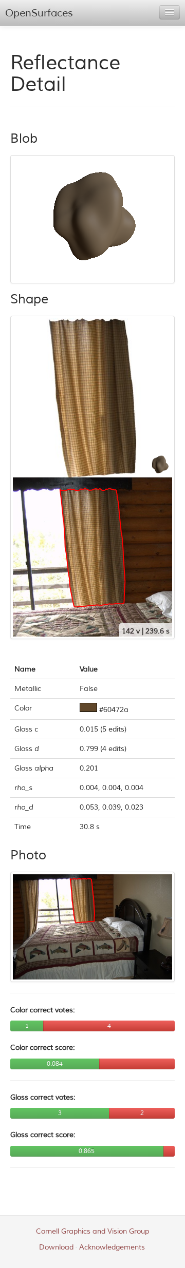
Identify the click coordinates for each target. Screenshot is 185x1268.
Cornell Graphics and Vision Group (92, 1231)
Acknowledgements (112, 1247)
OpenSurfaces (39, 13)
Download (56, 1247)
